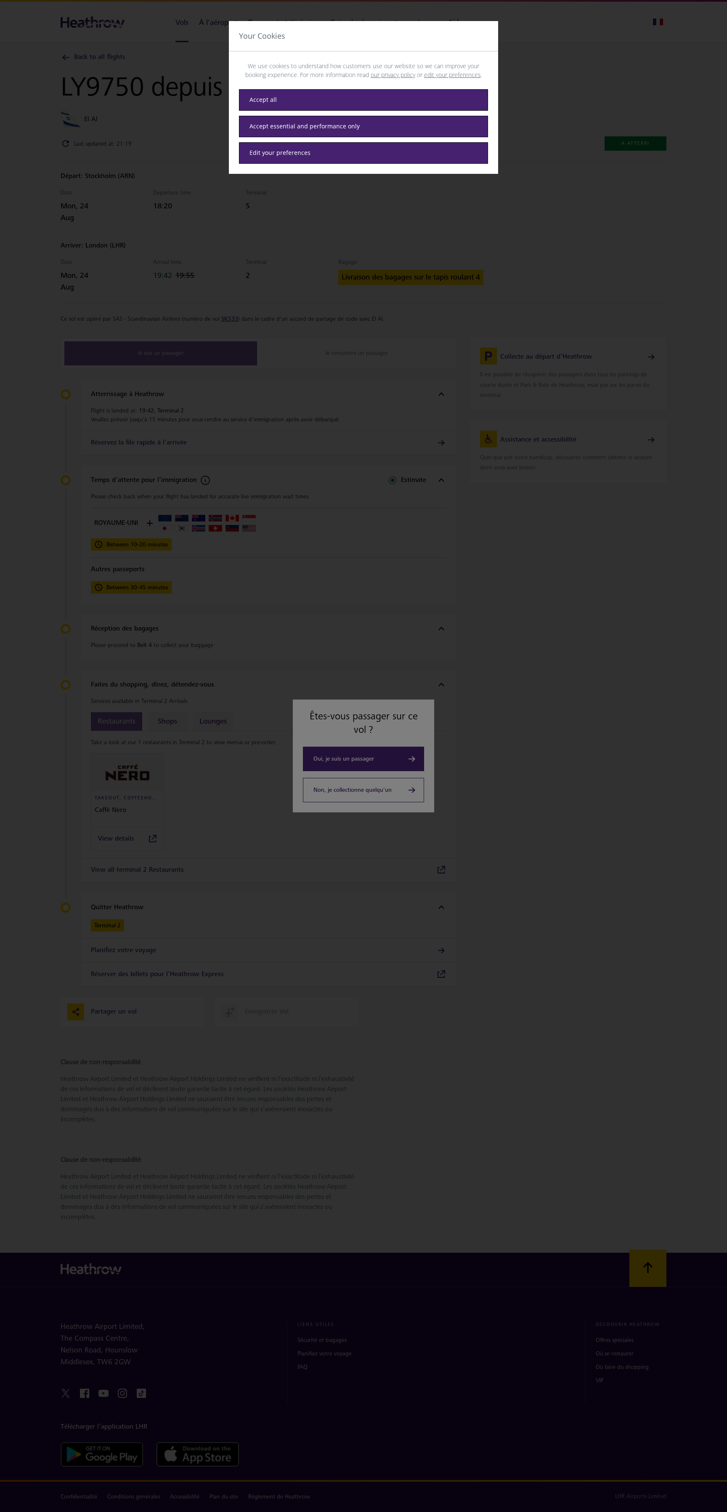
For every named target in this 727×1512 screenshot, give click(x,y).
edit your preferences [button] (452, 75)
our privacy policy (393, 75)
